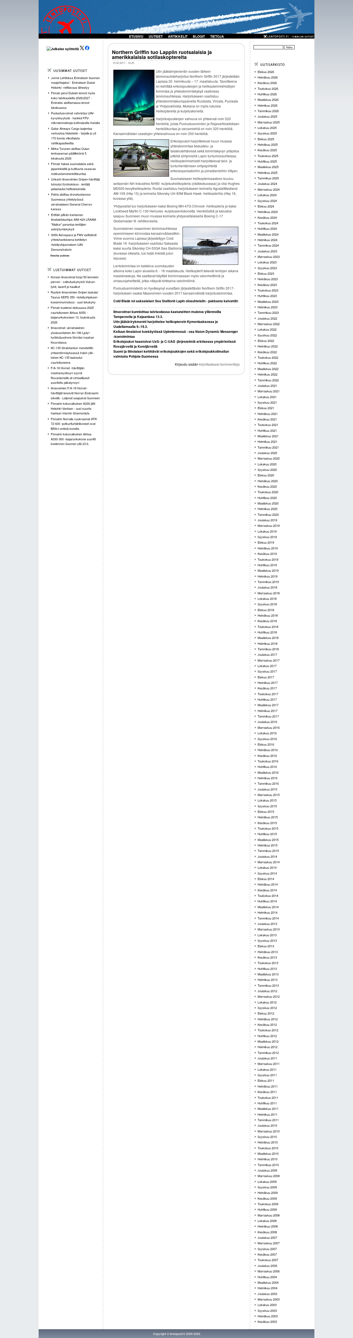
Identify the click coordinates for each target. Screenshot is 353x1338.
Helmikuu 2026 (267, 105)
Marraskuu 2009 (269, 1176)
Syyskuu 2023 (267, 268)
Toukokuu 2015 (268, 828)
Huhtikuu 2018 (267, 632)
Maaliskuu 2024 (268, 234)
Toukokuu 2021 (268, 424)
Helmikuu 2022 (267, 374)
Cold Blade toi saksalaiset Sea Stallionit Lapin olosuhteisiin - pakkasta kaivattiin (175, 300)
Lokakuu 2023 (267, 262)
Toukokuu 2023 (268, 290)
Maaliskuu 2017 (268, 705)
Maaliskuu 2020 (268, 503)
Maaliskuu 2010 (268, 1153)
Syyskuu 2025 (267, 133)
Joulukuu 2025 (267, 116)
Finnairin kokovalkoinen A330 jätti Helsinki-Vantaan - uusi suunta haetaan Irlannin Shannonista (73, 408)
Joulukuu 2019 (267, 520)
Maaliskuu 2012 (268, 1041)
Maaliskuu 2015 (268, 839)
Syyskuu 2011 (267, 1075)
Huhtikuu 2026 (267, 94)
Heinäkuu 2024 (268, 211)
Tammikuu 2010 (268, 1164)
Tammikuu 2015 (268, 850)
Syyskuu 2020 (267, 469)
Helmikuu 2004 (267, 1288)
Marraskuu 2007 (269, 1243)
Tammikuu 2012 (268, 1052)
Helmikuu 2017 (267, 710)
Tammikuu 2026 (268, 111)
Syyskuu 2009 (267, 1187)
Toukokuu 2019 (268, 559)
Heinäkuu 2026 (268, 77)
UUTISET (156, 36)
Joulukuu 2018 (267, 587)
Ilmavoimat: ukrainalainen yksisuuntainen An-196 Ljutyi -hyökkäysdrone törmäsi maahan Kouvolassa (72, 334)
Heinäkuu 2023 (268, 279)
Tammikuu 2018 (268, 649)
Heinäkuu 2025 (268, 144)
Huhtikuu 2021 (267, 430)
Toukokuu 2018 (268, 626)
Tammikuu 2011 (268, 1120)
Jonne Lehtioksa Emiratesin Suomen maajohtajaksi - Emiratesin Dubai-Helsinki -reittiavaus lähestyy (75, 82)
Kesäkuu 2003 (267, 1321)
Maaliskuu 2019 (268, 570)
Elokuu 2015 (266, 811)
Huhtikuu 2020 (267, 497)
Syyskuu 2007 (267, 1249)
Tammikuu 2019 (268, 581)
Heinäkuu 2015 (268, 817)
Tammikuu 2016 (268, 783)
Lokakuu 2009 (267, 1181)
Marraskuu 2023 (269, 256)
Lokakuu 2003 (267, 1304)
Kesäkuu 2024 (267, 217)
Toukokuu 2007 (268, 1260)
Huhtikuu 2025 (267, 161)
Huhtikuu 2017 (267, 699)
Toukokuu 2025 (268, 155)
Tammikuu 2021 (268, 447)
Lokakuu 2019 (267, 531)
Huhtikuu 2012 (267, 1036)
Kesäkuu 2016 (267, 755)
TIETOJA (217, 36)
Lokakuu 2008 (267, 1220)
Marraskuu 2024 (269, 189)
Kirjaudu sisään (186, 364)
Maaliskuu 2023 (268, 301)
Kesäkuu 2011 (267, 1091)
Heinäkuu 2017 (268, 682)
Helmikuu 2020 (267, 508)
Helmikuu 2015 (267, 845)
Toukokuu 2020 (268, 492)
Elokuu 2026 (266, 71)
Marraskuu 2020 (269, 458)
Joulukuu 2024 (267, 183)
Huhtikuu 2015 (267, 834)
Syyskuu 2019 (267, 537)
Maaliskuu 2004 (268, 1282)
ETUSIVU (136, 36)
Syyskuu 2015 (267, 806)
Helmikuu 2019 (267, 576)
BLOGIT (199, 36)
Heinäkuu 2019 (268, 548)
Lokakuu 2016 (267, 733)
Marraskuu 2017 (269, 660)
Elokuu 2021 (266, 408)
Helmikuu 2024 (267, 240)
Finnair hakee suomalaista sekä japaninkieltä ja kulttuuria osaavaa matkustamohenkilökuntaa (73, 168)
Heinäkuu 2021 (268, 413)
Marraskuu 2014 (269, 862)
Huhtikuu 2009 (267, 1209)
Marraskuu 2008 (269, 1215)
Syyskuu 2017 (267, 671)
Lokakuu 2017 (267, 665)
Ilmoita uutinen (59, 255)
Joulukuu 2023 (267, 251)
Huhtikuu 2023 (267, 295)
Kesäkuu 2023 (267, 284)
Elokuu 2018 (266, 610)
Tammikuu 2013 (268, 985)
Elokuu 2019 (266, 542)
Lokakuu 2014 (267, 867)
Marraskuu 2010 (269, 1131)
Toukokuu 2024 (268, 223)
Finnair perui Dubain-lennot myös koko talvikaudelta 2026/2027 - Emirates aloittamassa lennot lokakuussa (73, 100)
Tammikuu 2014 (268, 918)
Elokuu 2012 (266, 1013)
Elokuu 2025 (266, 139)
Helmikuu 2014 (267, 912)
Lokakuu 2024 (267, 195)
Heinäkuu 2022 (268, 346)
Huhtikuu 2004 (267, 1277)
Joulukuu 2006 (267, 1265)
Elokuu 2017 (266, 677)
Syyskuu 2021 (267, 402)
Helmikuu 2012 (267, 1047)
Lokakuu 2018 (267, 598)
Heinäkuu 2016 (268, 750)
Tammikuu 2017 (268, 716)
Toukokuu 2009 (268, 1204)
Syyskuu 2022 (267, 335)
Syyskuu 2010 (267, 1136)
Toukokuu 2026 (268, 88)
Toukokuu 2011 (268, 1097)
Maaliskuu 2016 (268, 772)
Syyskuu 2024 (267, 200)
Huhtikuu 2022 (267, 363)
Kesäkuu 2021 (267, 419)
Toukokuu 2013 (268, 963)
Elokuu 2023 (266, 273)
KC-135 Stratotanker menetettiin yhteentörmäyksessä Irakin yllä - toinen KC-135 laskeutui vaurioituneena (73, 355)
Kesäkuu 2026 (267, 82)
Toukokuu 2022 (268, 357)
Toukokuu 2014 (268, 895)
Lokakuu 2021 (267, 397)
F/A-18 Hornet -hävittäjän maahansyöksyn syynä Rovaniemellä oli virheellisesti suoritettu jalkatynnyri (70, 375)
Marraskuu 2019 (269, 525)
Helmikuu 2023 (267, 307)
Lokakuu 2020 (267, 464)
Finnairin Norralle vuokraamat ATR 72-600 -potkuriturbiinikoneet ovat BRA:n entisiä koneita (74, 424)
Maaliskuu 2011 (268, 1108)
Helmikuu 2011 (267, 1114)
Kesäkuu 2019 (267, 553)
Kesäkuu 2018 (267, 621)
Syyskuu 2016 (267, 739)
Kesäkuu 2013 (267, 957)
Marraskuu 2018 (269, 593)
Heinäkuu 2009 (268, 1192)
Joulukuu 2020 (267, 453)
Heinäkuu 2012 (268, 1019)
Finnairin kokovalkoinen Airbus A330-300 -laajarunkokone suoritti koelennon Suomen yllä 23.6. (73, 439)
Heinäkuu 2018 (268, 615)
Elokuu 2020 (266, 475)
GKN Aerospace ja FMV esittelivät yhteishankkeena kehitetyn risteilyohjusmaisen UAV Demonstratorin (74, 242)
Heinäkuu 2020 (268, 481)
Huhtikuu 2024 (267, 228)
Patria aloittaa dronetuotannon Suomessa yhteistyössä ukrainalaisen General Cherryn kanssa (71, 201)
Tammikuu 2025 (268, 178)
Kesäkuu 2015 (267, 823)
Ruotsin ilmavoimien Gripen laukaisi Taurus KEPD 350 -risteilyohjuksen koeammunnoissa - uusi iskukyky (74, 297)
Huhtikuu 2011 (267, 1103)
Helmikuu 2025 (267, 172)
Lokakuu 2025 (267, 127)
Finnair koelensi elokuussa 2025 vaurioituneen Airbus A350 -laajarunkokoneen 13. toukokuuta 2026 (73, 314)
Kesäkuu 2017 (267, 688)
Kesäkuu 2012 (267, 1024)
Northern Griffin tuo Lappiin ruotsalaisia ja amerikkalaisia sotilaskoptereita (162, 54)
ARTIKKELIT (178, 36)
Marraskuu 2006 (269, 1271)
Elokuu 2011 (266, 1080)
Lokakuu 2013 (267, 935)
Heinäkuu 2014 (268, 884)
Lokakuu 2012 (267, 1002)
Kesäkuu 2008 (267, 1232)
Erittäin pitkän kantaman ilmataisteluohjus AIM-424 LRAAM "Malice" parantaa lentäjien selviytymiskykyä (73, 221)
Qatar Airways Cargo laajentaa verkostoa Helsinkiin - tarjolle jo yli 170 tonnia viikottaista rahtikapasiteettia (73, 135)
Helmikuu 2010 (267, 1159)
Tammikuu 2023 (268, 312)
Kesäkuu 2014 (267, 890)
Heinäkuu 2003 (268, 1316)
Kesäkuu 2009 (267, 1198)
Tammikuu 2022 (268, 380)
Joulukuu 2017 (267, 654)
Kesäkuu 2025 (267, 150)
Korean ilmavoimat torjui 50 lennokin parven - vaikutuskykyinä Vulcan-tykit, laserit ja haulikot (74, 282)
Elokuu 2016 (266, 744)
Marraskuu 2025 (269, 122)
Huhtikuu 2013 (267, 968)
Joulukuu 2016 (267, 721)
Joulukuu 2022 (267, 318)
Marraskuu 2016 (269, 727)
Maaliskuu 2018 (268, 637)
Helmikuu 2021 (267, 441)
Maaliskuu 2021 (268, 436)
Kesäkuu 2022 (267, 352)
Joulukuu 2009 (267, 1170)
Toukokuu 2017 (268, 694)
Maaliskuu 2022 (268, 368)
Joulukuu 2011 (267, 1058)
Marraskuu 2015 (269, 794)
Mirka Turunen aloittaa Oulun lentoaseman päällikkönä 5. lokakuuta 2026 (70, 153)
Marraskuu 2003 (269, 1299)
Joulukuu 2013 (267, 923)
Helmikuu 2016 (267, 778)
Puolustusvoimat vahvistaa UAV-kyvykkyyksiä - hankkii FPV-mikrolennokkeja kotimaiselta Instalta (75, 118)
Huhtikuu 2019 (267, 565)
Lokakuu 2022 (267, 329)
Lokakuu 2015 (267, 800)
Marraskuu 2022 (269, 324)
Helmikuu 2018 (267, 643)
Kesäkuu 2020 (267, 486)
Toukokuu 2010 (268, 1148)
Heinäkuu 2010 (268, 1142)
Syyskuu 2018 (267, 604)
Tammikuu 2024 (268, 245)
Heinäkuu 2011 (268, 1086)
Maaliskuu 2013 (268, 974)
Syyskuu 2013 (267, 940)
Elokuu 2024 (266, 206)
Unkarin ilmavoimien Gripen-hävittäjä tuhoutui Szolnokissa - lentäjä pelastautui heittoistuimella (75, 184)
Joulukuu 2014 (267, 856)
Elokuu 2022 (266, 340)
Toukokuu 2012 (268, 1030)
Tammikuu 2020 (268, 514)
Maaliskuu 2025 (268, 166)
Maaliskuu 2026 (268, 99)
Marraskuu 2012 (269, 996)
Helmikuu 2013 (267, 979)
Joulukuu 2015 (267, 789)
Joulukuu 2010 (267, 1125)
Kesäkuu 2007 (267, 1254)
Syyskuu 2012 (267, 1007)
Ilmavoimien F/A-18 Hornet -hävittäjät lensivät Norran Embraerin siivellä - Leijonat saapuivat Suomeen (75, 393)
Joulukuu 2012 (267, 991)
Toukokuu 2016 (268, 761)
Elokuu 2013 (266, 946)
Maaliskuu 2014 (268, 907)
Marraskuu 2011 (269, 1063)
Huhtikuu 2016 (267, 766)
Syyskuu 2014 (267, 873)
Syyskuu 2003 (267, 1310)
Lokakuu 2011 (267, 1069)
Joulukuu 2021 (267, 385)
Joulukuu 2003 (267, 1293)
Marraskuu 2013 (269, 929)
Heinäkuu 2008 (268, 1226)
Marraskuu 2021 (269, 391)
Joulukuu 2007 (267, 1237)
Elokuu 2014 (266, 878)
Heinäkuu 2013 (268, 951)
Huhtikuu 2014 (267, 901)
